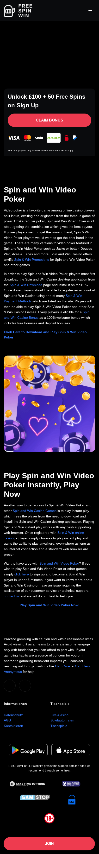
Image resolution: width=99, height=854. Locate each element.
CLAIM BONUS (49, 120)
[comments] (9, 685)
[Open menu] (90, 10)
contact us (11, 596)
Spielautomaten (62, 720)
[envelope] (25, 685)
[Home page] (18, 10)
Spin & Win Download (26, 285)
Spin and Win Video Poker (59, 563)
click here (21, 574)
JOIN (49, 843)
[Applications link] (28, 750)
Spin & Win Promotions (31, 259)
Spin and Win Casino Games (34, 511)
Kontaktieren (13, 726)
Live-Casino (59, 715)
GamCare (62, 666)
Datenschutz (13, 715)
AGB (7, 720)
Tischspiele (58, 726)
